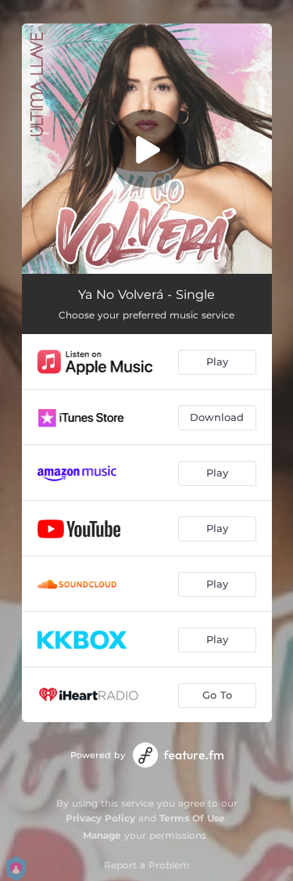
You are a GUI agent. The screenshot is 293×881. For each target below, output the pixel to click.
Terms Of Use (192, 818)
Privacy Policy (100, 818)
